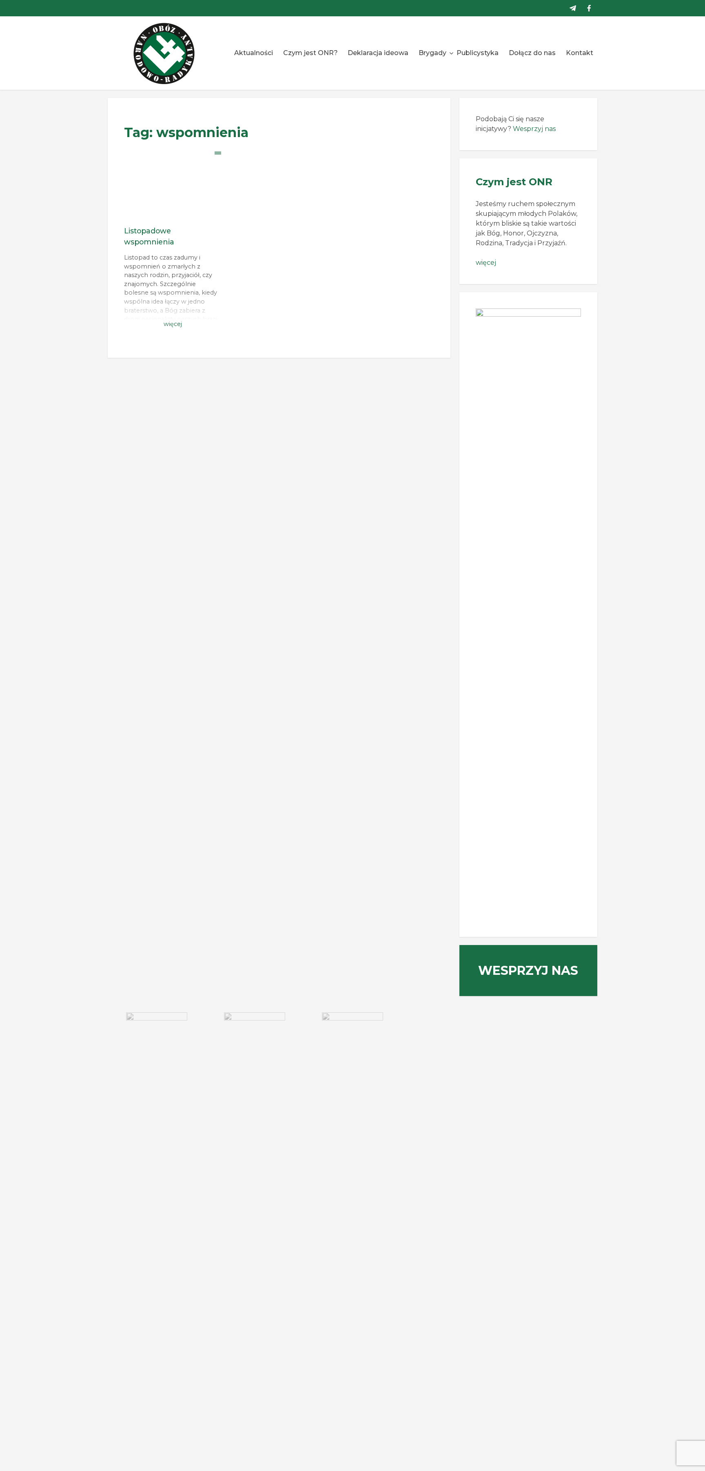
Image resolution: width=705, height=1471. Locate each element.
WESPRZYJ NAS (528, 970)
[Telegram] (573, 8)
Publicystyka (478, 53)
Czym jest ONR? (310, 53)
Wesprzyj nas (534, 129)
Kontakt (579, 53)
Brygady (432, 53)
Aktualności (253, 53)
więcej (486, 262)
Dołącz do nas (532, 53)
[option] (157, 1032)
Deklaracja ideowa (378, 53)
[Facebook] (589, 8)
